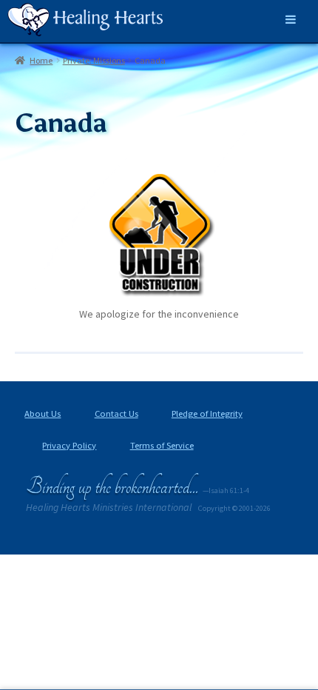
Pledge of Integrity (207, 413)
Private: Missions (94, 60)
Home (41, 60)
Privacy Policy (69, 445)
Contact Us (116, 413)
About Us (42, 413)
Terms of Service (162, 445)
